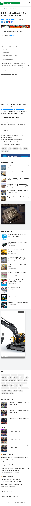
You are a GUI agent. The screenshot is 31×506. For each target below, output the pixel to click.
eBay (10, 148)
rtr (2, 151)
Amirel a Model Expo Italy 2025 (15, 172)
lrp (20, 148)
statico (15, 390)
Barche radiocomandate (10, 8)
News (3, 427)
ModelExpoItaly (15, 382)
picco (21, 385)
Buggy (10, 377)
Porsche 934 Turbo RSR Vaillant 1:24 (11, 496)
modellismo (23, 382)
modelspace (5, 385)
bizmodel (21, 375)
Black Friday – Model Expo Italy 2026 (17, 295)
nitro (11, 385)
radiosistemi (13, 388)
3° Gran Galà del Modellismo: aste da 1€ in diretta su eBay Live (19, 438)
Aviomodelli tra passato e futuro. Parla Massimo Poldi (15, 468)
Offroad (15, 385)
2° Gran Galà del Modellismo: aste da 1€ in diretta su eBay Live (19, 446)
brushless (4, 148)
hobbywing (15, 148)
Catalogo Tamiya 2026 (14, 287)
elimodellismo (12, 380)
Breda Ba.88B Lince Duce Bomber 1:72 (11, 484)
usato (6, 151)
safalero (4, 390)
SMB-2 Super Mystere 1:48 (8, 486)
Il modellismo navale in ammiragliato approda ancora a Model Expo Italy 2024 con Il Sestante (18, 186)
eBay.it (12, 35)
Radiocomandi (5, 388)
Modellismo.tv (8, 454)
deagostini (16, 377)
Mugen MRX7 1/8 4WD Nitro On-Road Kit (18, 302)
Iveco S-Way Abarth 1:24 (7, 491)
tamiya (20, 390)
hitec (25, 380)
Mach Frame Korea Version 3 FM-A (10, 494)
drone (22, 377)
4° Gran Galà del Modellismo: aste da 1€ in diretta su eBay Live (19, 430)
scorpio (9, 390)
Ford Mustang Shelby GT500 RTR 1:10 (11, 481)
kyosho (8, 382)
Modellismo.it (8, 476)
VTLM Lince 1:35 (5, 489)
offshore (25, 148)
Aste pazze (14, 375)
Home (2, 8)
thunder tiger (5, 393)
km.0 (3, 382)
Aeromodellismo (5, 375)
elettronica (4, 380)
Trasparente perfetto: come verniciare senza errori (14, 457)
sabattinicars (25, 388)
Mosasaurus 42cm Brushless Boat (10, 479)
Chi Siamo (26, 502)
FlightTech (20, 380)
